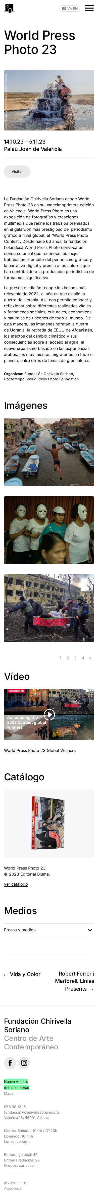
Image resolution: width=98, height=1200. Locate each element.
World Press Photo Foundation (53, 379)
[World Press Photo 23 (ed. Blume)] (49, 857)
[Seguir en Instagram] (24, 1063)
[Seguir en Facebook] (10, 1063)
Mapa (9, 1093)
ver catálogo (16, 884)
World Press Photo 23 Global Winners (40, 750)
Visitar (17, 171)
